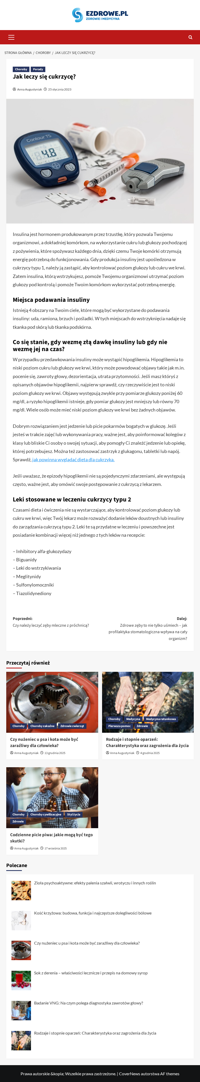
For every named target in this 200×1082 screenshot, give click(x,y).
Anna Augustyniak (29, 89)
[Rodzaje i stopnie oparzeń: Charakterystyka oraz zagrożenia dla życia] (148, 702)
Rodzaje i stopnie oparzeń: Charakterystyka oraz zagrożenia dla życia (147, 742)
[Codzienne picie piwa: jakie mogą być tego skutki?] (52, 797)
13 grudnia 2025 (55, 753)
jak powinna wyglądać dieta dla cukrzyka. (73, 459)
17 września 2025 (56, 848)
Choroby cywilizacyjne (45, 814)
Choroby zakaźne (42, 726)
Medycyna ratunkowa (161, 719)
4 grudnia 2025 (150, 753)
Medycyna (133, 719)
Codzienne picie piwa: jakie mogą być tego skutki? (51, 838)
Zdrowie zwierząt (72, 726)
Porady (38, 69)
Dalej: (148, 628)
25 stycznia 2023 (59, 89)
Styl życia (73, 814)
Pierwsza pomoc (119, 726)
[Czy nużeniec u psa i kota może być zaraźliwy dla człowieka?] (52, 702)
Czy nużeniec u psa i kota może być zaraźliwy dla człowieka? (44, 742)
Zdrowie (142, 726)
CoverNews (129, 1073)
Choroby (21, 69)
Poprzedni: (51, 622)
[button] (11, 36)
